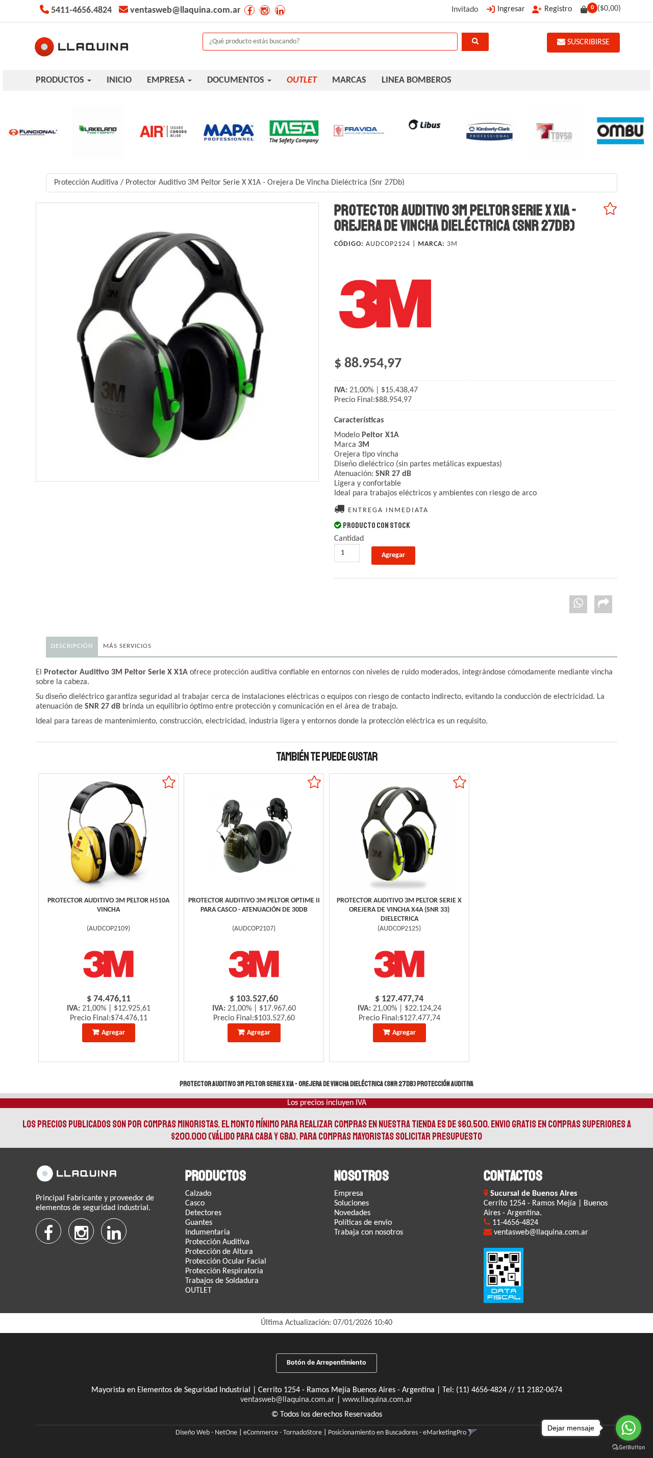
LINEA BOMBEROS (416, 80)
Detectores (203, 1213)
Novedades (352, 1213)
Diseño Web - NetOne (206, 1432)
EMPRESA (167, 80)
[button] (473, 1432)
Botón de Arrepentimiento (326, 1363)
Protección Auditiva (86, 183)
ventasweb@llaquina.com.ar (287, 1400)
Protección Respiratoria (224, 1271)
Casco (195, 1203)
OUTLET (198, 1291)
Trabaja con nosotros (368, 1232)
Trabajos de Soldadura (222, 1281)
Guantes (198, 1223)
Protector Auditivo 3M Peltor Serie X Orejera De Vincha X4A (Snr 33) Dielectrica (399, 910)
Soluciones (351, 1203)
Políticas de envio (363, 1223)
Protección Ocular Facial (225, 1262)
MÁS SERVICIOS (127, 646)
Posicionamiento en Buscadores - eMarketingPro (397, 1432)
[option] (32, 132)
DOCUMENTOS (236, 80)
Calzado (198, 1194)
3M (452, 244)
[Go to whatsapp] (628, 1428)
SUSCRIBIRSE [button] (587, 42)
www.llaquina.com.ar (377, 1400)
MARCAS (349, 80)
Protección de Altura (219, 1252)
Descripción (72, 646)
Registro (558, 9)
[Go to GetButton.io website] (628, 1447)
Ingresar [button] (511, 9)
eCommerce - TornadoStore (282, 1432)
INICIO (119, 80)
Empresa (348, 1194)
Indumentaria (207, 1232)
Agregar (113, 1033)
